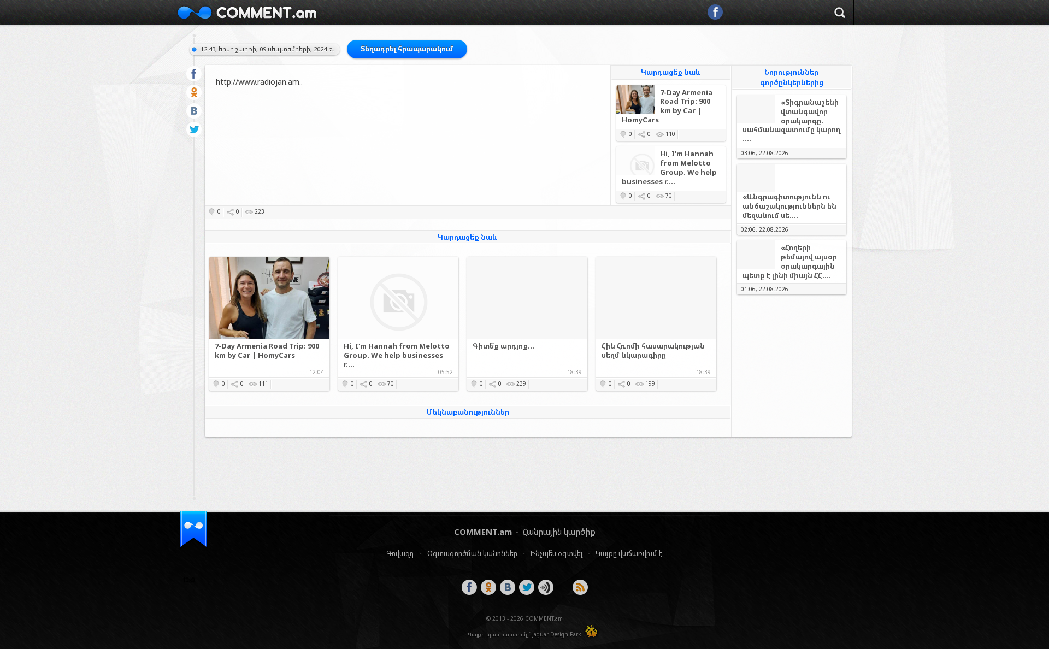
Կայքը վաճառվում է (629, 553)
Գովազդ (400, 553)
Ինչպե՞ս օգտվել (556, 553)
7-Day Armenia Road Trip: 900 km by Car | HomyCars (667, 106)
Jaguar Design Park (556, 634)
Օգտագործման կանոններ (472, 553)
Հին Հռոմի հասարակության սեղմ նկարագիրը (653, 350)
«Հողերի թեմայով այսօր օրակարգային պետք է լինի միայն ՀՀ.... (789, 261)
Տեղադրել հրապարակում (407, 49)
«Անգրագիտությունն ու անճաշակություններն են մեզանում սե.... (789, 206)
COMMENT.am (246, 12)
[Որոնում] (840, 14)
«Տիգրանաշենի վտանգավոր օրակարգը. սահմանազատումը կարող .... (791, 121)
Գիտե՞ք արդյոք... (503, 346)
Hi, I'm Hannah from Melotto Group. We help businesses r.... (669, 167)
